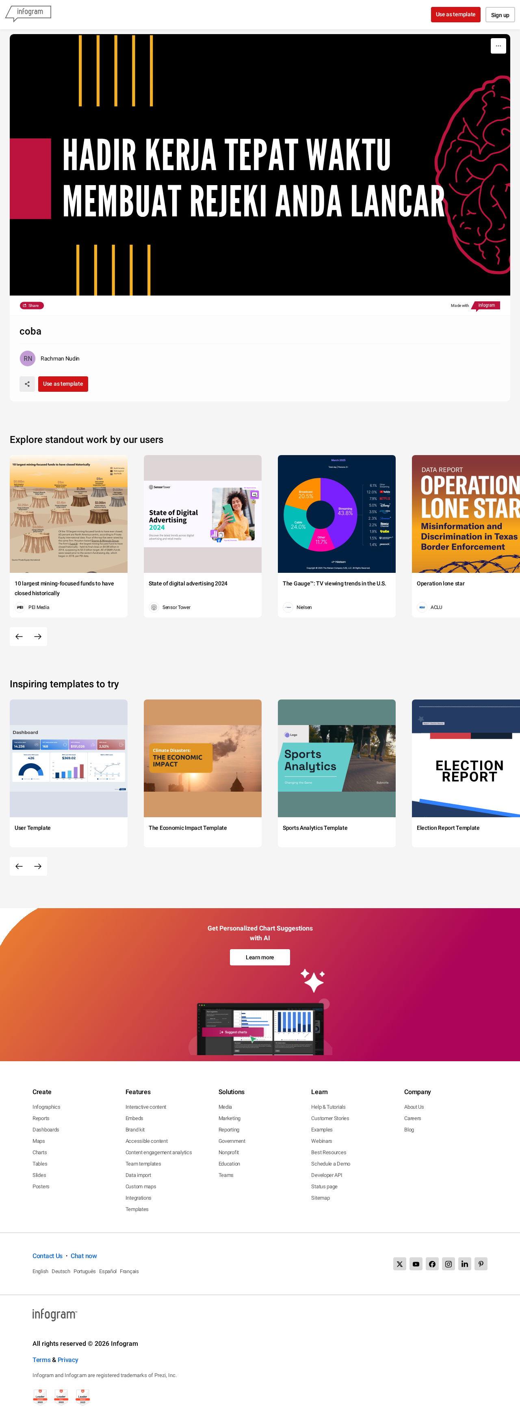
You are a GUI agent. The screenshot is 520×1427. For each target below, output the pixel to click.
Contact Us (47, 1256)
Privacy (68, 1360)
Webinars (321, 1141)
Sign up (500, 15)
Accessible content (147, 1141)
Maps (38, 1141)
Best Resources (328, 1152)
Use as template (456, 14)
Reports (41, 1118)
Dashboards (45, 1130)
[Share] (27, 384)
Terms (41, 1360)
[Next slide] (38, 636)
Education (229, 1164)
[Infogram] (28, 15)
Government (232, 1141)
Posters (41, 1186)
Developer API (326, 1175)
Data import (138, 1175)
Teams (226, 1175)
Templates (137, 1209)
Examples (322, 1130)
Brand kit (135, 1130)
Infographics (46, 1107)
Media (225, 1107)
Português (85, 1271)
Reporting (229, 1130)
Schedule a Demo (330, 1164)
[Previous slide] (19, 636)
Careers (412, 1118)
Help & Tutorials (328, 1107)
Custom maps (141, 1186)
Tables (39, 1164)
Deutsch (61, 1271)
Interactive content (146, 1107)
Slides (39, 1175)
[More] (498, 46)
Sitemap (320, 1198)
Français (129, 1271)
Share (33, 305)
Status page (324, 1186)
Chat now (84, 1256)
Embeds (134, 1118)
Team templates (143, 1164)
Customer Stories (330, 1118)
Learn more (260, 957)
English (40, 1271)
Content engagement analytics (159, 1152)
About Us (414, 1107)
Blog (409, 1130)
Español (108, 1271)
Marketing (229, 1118)
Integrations (139, 1198)
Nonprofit (229, 1152)
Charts (39, 1152)
